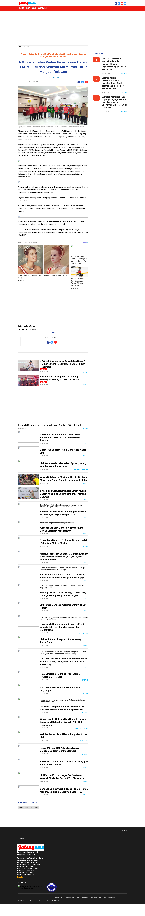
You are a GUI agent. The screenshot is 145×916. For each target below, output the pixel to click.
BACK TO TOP (122, 830)
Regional (84, 518)
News (124, 92)
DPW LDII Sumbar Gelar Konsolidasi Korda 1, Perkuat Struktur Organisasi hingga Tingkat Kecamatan (63, 364)
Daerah (85, 680)
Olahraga (84, 713)
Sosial (26, 47)
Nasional (84, 500)
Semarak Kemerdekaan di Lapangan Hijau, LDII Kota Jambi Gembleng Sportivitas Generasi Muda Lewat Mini (114, 102)
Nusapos (94, 897)
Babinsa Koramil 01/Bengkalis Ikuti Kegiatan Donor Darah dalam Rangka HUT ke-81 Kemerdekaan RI (114, 83)
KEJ (100, 897)
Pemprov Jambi (81, 728)
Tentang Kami (58, 897)
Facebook (118, 898)
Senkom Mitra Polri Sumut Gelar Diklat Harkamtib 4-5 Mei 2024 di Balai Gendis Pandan (60, 437)
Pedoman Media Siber (72, 897)
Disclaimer (85, 897)
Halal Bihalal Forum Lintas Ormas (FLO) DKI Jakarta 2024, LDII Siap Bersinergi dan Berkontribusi (62, 627)
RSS (126, 898)
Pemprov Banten (81, 469)
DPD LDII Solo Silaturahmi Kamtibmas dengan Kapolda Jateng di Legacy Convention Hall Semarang (63, 661)
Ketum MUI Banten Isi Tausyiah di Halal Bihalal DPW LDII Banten (50, 425)
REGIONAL (84, 443)
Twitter (121, 898)
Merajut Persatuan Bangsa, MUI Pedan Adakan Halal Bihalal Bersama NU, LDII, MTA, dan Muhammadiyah (64, 556)
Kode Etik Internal (109, 897)
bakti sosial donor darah (36, 8)
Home (21, 8)
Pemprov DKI (83, 633)
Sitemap (123, 898)
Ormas (85, 372)
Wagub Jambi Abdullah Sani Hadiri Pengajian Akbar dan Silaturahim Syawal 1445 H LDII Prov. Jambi (63, 722)
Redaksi (20, 877)
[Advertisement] (72, 28)
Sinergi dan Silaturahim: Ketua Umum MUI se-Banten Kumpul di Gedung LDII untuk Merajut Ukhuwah (63, 493)
